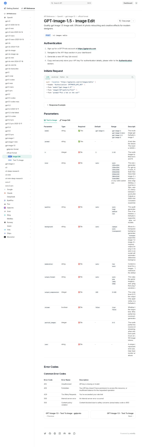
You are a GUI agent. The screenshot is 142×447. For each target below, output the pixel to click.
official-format (83, 16)
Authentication (125, 60)
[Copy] (132, 35)
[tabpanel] (89, 88)
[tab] (47, 77)
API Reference (29, 8)
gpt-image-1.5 (70, 16)
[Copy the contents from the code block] (132, 77)
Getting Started (13, 8)
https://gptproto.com (87, 48)
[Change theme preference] (136, 3)
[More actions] (133, 21)
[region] (89, 241)
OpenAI (60, 16)
